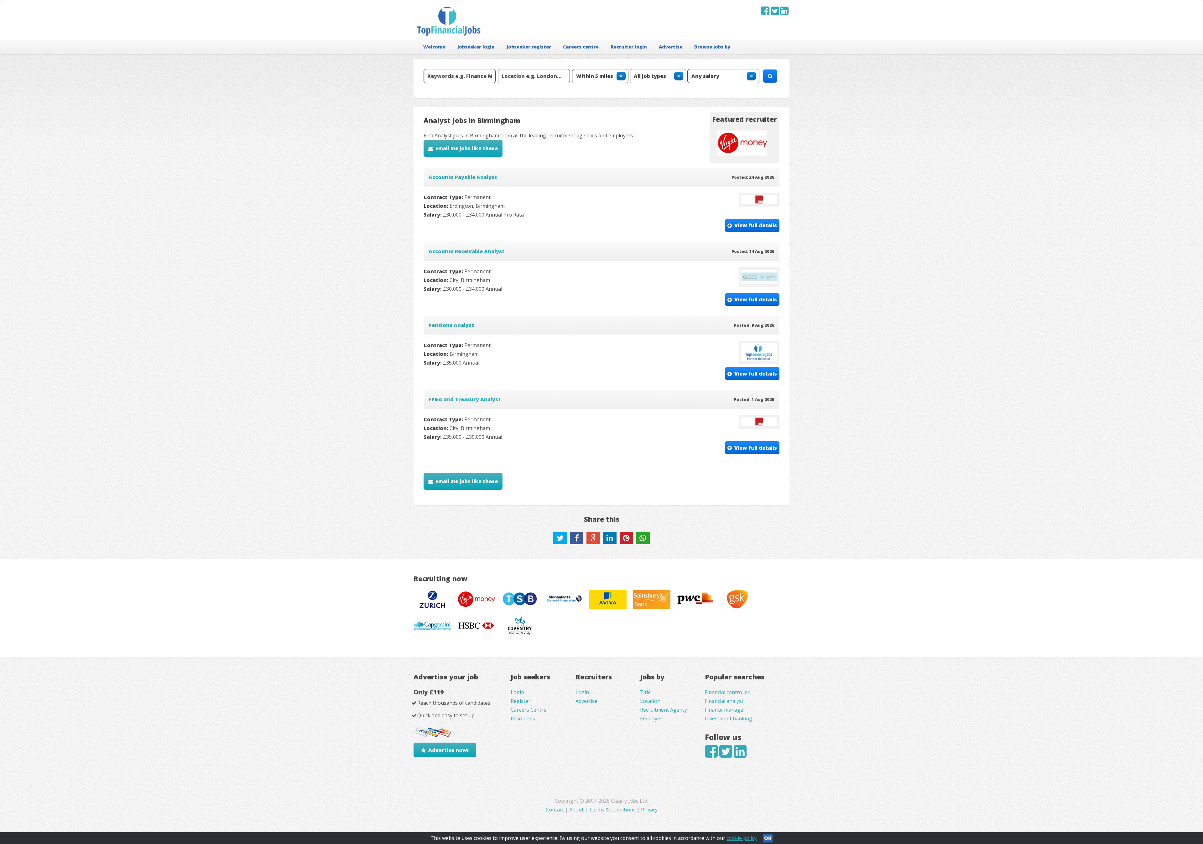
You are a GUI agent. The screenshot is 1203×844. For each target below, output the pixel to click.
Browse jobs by (712, 47)
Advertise (670, 47)
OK (768, 838)
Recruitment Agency (663, 709)
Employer (651, 718)
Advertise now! (448, 750)
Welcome (434, 47)
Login (517, 692)
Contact (555, 809)
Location (650, 701)
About (576, 809)
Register (520, 701)
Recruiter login (629, 47)
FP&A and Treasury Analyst (465, 399)
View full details (755, 225)
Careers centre (581, 47)
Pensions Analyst (451, 325)
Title (645, 692)
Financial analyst (724, 701)
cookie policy (741, 838)
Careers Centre (528, 709)
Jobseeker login (476, 47)
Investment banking (728, 718)
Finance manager (725, 709)
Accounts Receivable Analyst (466, 251)
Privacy (649, 809)
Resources (523, 718)
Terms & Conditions (612, 809)
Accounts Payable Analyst (463, 177)
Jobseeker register (529, 47)
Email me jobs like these (466, 148)
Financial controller (727, 692)
